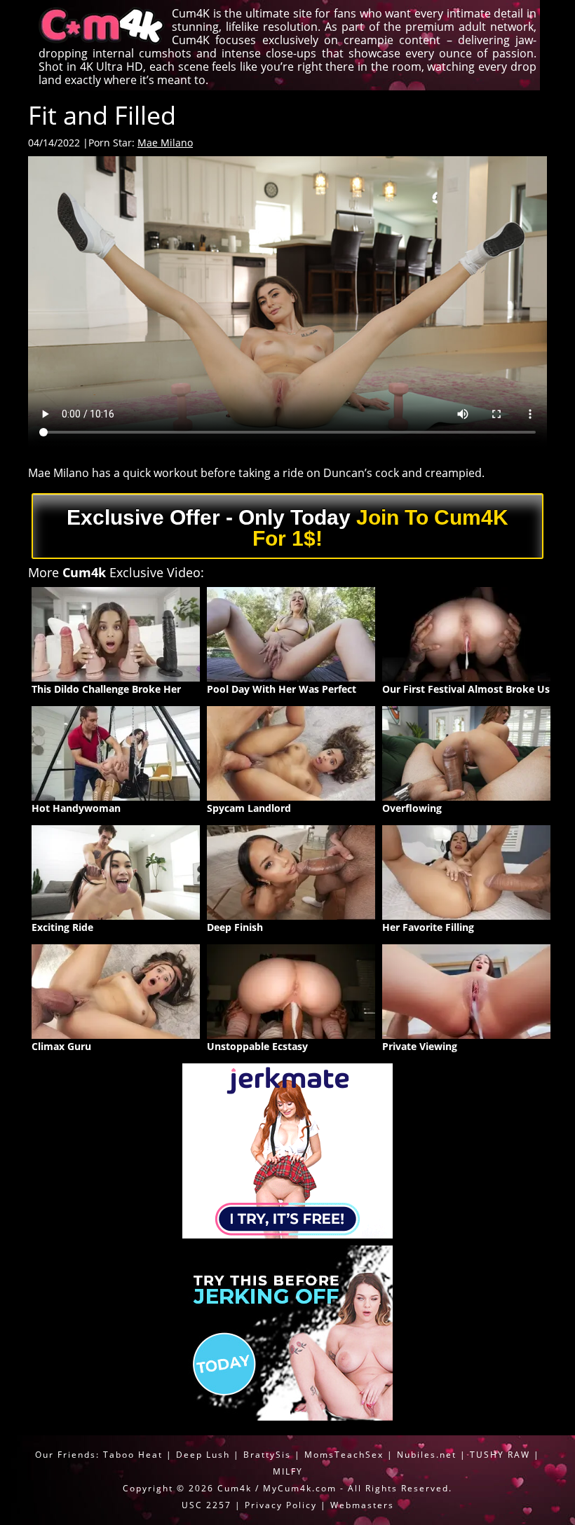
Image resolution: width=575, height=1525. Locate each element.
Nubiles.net (426, 1455)
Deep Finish (235, 927)
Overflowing (412, 808)
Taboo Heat (133, 1455)
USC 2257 (206, 1505)
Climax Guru (61, 1046)
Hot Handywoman (76, 808)
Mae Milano (165, 142)
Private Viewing (419, 1046)
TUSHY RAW (502, 1455)
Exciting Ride (62, 927)
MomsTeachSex (344, 1455)
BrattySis (267, 1455)
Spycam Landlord (249, 808)
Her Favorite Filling (428, 927)
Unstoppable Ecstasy (257, 1046)
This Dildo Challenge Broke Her (106, 689)
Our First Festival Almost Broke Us (466, 689)
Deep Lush (203, 1455)
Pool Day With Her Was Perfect (281, 689)
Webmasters (362, 1505)
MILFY (288, 1471)
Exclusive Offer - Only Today (287, 528)
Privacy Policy (281, 1505)
